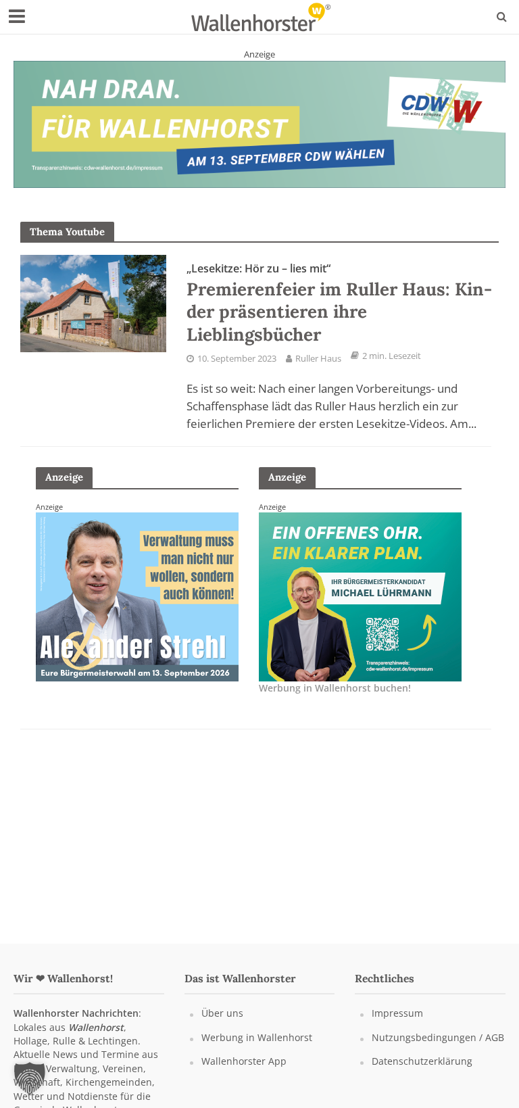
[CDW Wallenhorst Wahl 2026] (259, 123)
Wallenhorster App (244, 1061)
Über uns (222, 1013)
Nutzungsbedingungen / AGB (438, 1037)
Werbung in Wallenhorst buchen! (335, 687)
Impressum (397, 1013)
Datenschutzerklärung (422, 1061)
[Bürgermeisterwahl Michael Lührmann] (360, 595)
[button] (29, 1078)
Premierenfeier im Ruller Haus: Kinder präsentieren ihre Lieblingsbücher (339, 303)
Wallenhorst (96, 1027)
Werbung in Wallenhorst (256, 1037)
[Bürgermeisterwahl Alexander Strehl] (137, 595)
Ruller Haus (318, 358)
